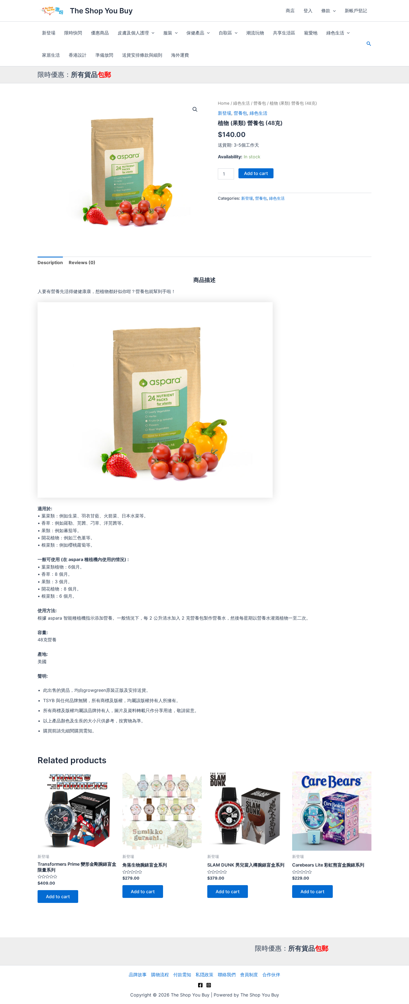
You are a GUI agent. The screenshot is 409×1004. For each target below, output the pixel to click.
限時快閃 (73, 33)
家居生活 (51, 55)
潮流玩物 (255, 33)
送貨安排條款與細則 (142, 55)
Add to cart (256, 173)
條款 (325, 10)
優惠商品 (100, 33)
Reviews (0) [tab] (82, 262)
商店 (290, 10)
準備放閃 (104, 55)
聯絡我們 (227, 974)
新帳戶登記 (356, 10)
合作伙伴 (271, 974)
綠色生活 (335, 33)
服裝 (167, 33)
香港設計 (78, 55)
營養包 (259, 103)
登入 (308, 10)
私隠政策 (204, 974)
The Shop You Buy (101, 10)
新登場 (48, 33)
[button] (195, 109)
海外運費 (180, 55)
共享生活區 (284, 33)
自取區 (225, 33)
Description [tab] (50, 262)
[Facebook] (200, 985)
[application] (333, 10)
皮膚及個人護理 (133, 33)
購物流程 (160, 974)
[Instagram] (208, 985)
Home (224, 103)
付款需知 (182, 974)
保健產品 (195, 33)
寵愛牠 (310, 33)
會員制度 (249, 974)
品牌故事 (138, 974)
